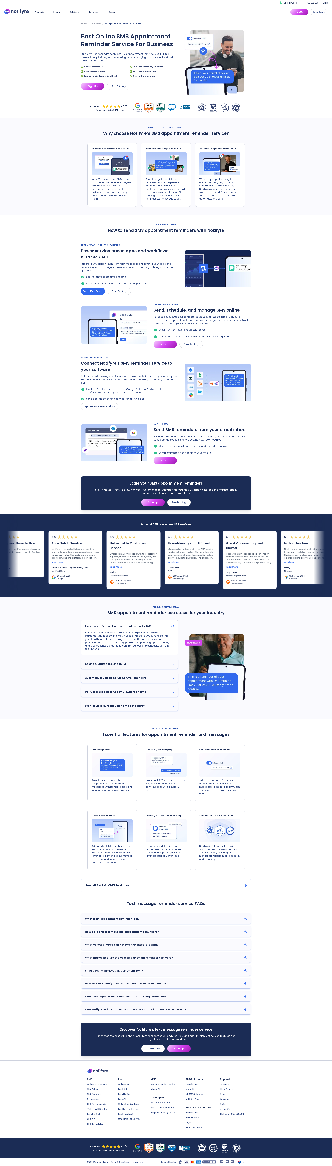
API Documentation (161, 1102)
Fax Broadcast (125, 1114)
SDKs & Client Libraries (162, 1107)
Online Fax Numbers (128, 1104)
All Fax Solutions (194, 1127)
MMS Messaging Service (163, 1084)
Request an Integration (163, 1112)
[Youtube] (232, 1162)
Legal (188, 1122)
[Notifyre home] (16, 12)
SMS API (91, 1118)
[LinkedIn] (221, 1162)
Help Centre (226, 1089)
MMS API (155, 1089)
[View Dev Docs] (218, 269)
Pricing (56, 11)
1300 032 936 (312, 2)
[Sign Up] (114, 325)
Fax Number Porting (128, 1109)
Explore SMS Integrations (99, 406)
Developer (93, 11)
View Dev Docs (93, 291)
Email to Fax (124, 1094)
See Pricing (118, 86)
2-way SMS (93, 1099)
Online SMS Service (97, 1084)
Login (325, 2)
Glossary (224, 1099)
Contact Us (153, 1048)
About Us (225, 1109)
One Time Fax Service (129, 1118)
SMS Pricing (93, 1089)
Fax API (122, 1099)
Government (192, 1117)
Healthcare (192, 1084)
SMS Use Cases (193, 1099)
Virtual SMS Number (97, 1109)
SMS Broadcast (95, 1094)
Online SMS (96, 23)
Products (39, 11)
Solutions (74, 11)
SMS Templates (95, 1123)
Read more (27, 562)
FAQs (223, 1104)
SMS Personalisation (97, 1104)
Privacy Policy (138, 1162)
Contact (224, 1084)
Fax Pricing (123, 1089)
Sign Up (299, 11)
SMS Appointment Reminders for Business (124, 23)
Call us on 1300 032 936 (232, 1114)
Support (113, 11)
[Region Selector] (241, 1162)
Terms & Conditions (120, 1162)
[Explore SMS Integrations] (218, 383)
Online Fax (123, 1084)
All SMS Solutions (194, 1094)
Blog (222, 1094)
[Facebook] (227, 1162)
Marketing (191, 1089)
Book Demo (319, 11)
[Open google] (137, 108)
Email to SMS (93, 1114)
